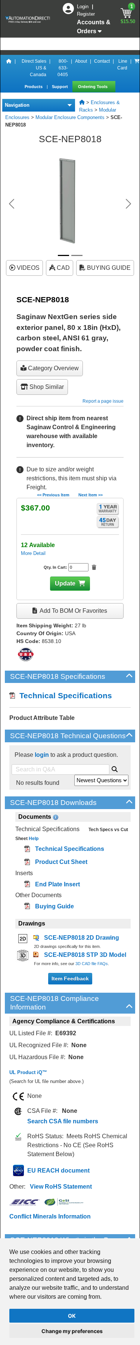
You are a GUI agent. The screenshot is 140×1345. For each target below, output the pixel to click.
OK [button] (72, 1316)
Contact (102, 61)
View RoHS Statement (61, 1186)
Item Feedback (70, 979)
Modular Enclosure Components (70, 117)
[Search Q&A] (114, 768)
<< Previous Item (53, 495)
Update (65, 583)
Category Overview (53, 368)
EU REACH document (58, 1170)
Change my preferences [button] (72, 1331)
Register (86, 14)
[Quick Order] (137, 68)
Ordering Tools (93, 86)
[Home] (9, 68)
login (42, 755)
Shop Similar (46, 387)
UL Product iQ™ (28, 1072)
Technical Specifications (63, 695)
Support (60, 86)
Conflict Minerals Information (50, 1216)
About (81, 61)
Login (83, 6)
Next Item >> (90, 495)
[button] (11, 204)
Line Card (122, 65)
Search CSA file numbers (62, 1121)
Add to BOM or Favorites (72, 611)
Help (33, 838)
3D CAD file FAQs (91, 963)
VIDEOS (27, 268)
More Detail (33, 553)
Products (34, 86)
